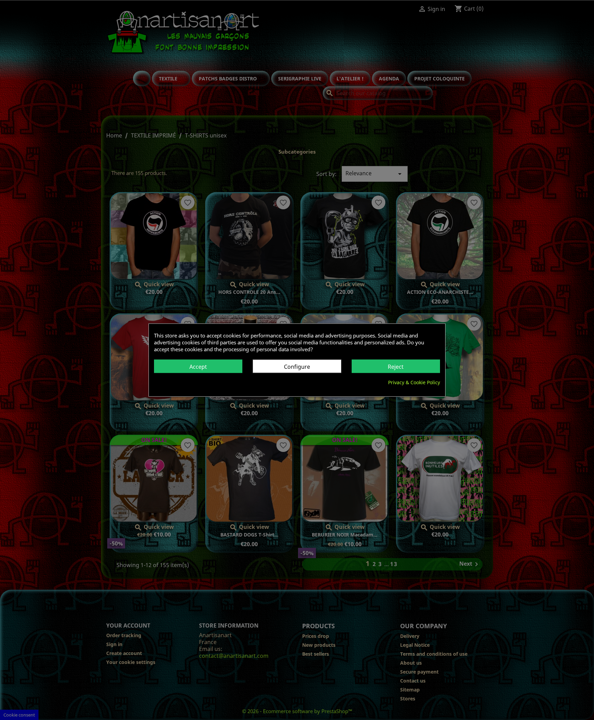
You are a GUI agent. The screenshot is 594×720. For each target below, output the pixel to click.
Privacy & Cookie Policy (414, 382)
